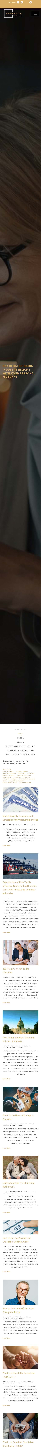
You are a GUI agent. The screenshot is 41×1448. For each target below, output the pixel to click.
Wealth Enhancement (16, 781)
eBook (20, 738)
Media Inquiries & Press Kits (21, 755)
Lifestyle (6, 779)
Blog (20, 734)
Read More (6, 845)
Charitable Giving (9, 773)
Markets (14, 779)
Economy (21, 773)
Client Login (29, 6)
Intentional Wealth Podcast (21, 746)
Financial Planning (24, 775)
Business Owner (22, 771)
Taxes (5, 781)
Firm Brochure (12, 6)
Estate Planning (9, 775)
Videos (20, 742)
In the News (20, 730)
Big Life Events (8, 771)
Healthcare (7, 777)
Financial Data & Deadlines (20, 750)
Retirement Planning (27, 779)
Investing (26, 777)
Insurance (17, 777)
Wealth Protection (10, 782)
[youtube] (30, 2)
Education (30, 773)
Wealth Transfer (25, 782)
